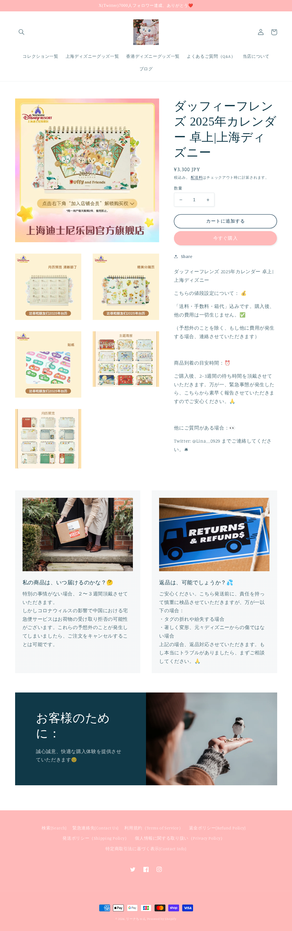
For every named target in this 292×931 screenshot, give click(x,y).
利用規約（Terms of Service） (153, 827)
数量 (178, 188)
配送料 (196, 177)
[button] (21, 32)
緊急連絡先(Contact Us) (95, 827)
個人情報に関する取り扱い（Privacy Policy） (180, 838)
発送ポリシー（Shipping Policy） (95, 838)
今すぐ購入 (225, 238)
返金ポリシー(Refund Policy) (217, 827)
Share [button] (186, 256)
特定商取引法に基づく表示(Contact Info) (146, 848)
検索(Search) (54, 827)
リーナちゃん (136, 918)
